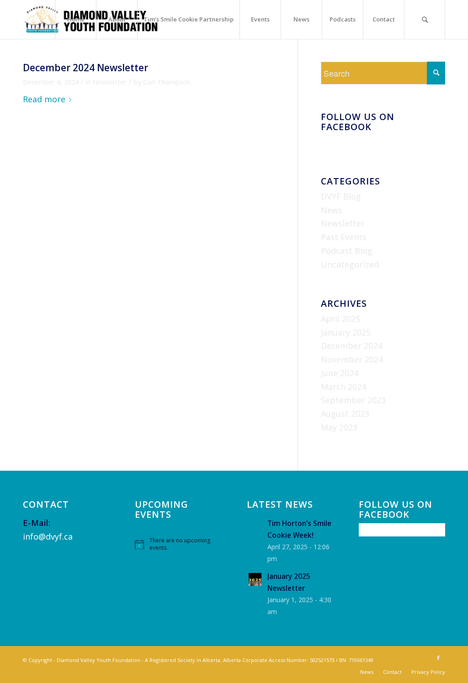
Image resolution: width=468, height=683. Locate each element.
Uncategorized (350, 264)
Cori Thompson (167, 81)
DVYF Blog (341, 196)
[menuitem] (75, 19)
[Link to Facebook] (438, 658)
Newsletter (110, 81)
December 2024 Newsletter (85, 67)
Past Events (344, 236)
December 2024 (351, 345)
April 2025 (340, 318)
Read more (44, 99)
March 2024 (343, 386)
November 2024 (352, 359)
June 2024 (339, 373)
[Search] (424, 19)
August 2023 (345, 413)
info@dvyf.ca (48, 536)
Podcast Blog (346, 250)
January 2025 (346, 332)
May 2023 (339, 427)
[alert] (178, 544)
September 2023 (353, 399)
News (331, 210)
